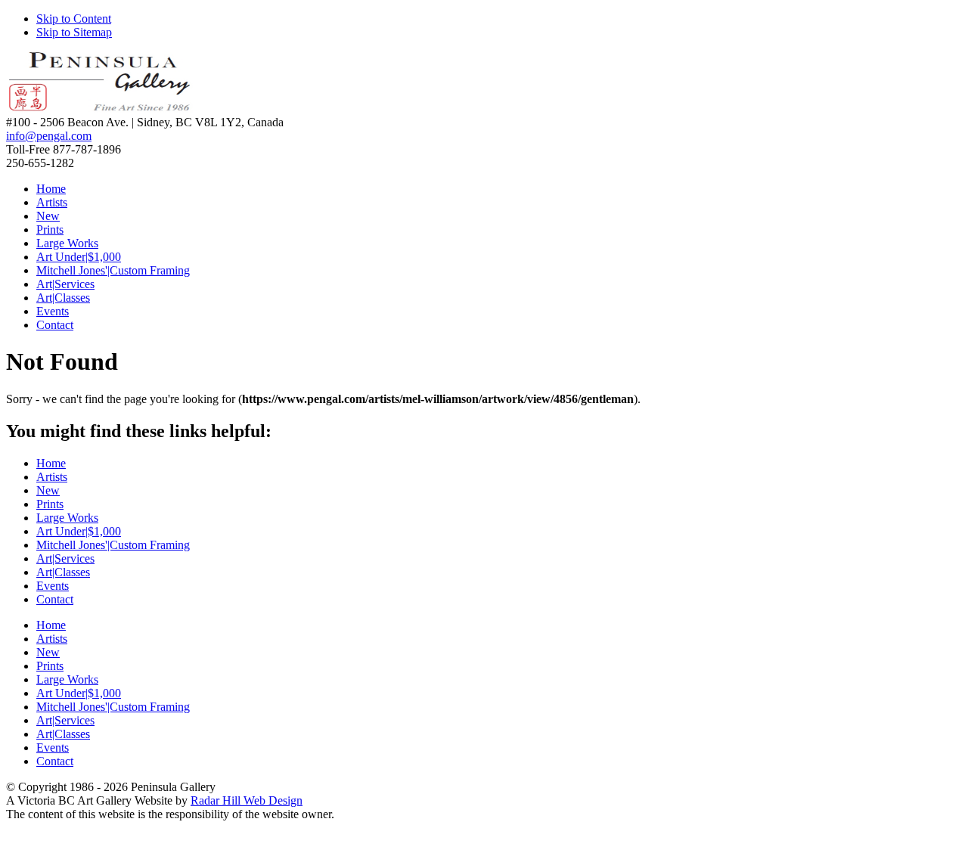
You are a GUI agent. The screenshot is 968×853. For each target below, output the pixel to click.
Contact (54, 324)
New (48, 215)
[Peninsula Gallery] (100, 108)
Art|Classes (63, 297)
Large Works (67, 243)
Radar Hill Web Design (246, 800)
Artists (51, 202)
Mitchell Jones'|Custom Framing (113, 270)
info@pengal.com (49, 135)
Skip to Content (73, 18)
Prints (50, 229)
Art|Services (65, 284)
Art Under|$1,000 (78, 256)
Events (52, 311)
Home (51, 188)
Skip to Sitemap (74, 32)
